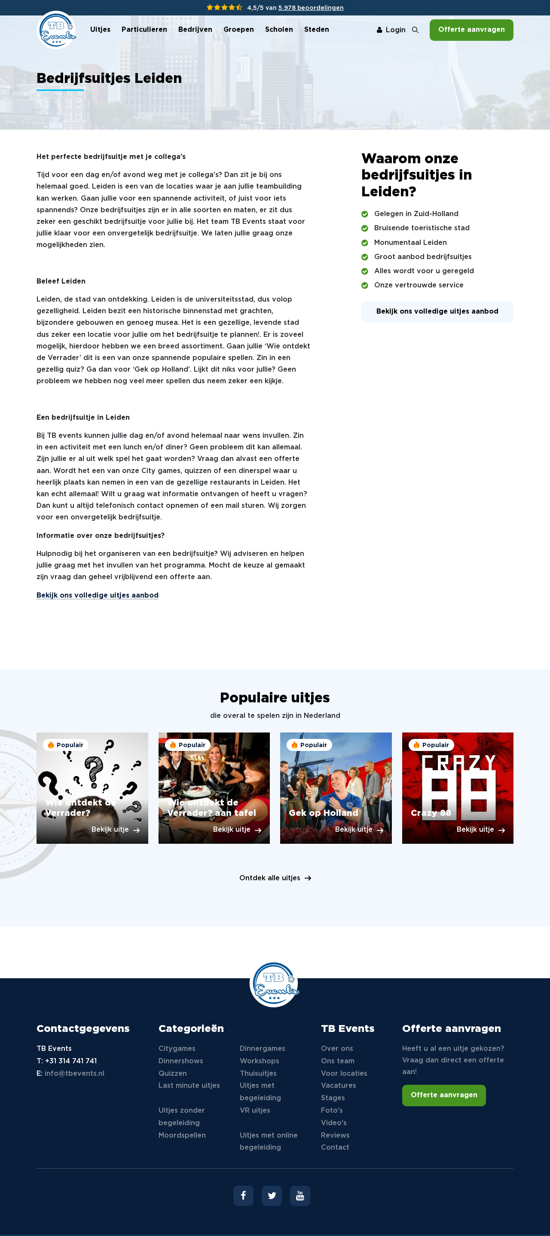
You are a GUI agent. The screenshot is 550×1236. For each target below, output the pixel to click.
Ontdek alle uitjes (269, 878)
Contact (335, 1147)
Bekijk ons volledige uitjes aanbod (98, 595)
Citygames (177, 1049)
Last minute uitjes (189, 1086)
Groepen (238, 30)
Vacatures (338, 1086)
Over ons (337, 1049)
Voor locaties (344, 1074)
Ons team (337, 1061)
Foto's (332, 1111)
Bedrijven (195, 30)
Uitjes (100, 30)
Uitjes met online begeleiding (269, 1141)
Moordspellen (182, 1135)
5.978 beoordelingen (311, 8)
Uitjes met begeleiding (260, 1092)
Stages (333, 1098)
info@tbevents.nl (74, 1074)
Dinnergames (262, 1049)
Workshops (259, 1061)
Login (396, 30)
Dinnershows (181, 1061)
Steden (316, 30)
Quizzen (173, 1074)
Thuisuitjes (258, 1074)
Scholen (279, 30)
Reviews (335, 1135)
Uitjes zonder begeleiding (182, 1117)
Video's (334, 1123)
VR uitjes (255, 1111)
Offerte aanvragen (471, 30)
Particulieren (144, 30)
